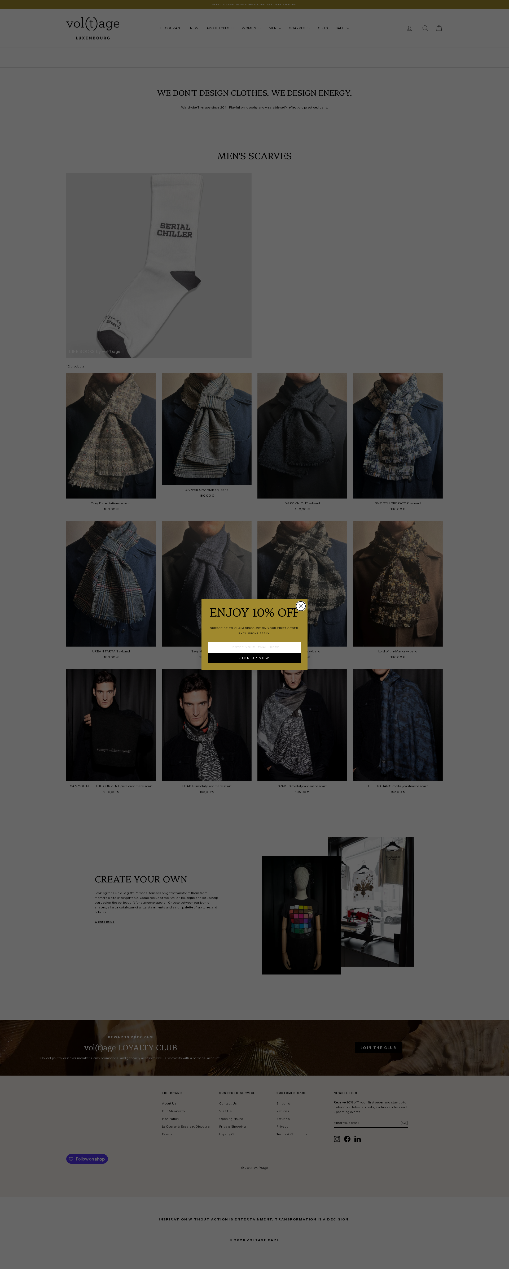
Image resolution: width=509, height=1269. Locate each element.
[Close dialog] (300, 606)
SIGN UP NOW (254, 658)
